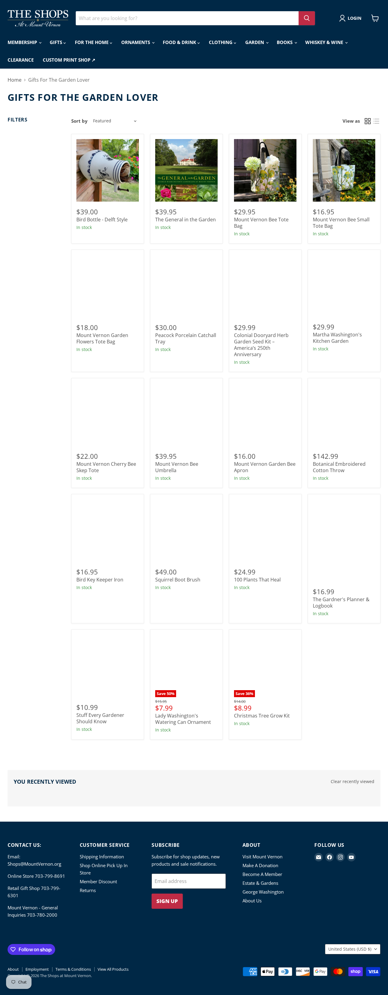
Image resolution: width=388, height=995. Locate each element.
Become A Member (262, 874)
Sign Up (167, 901)
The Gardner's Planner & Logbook (341, 602)
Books (285, 42)
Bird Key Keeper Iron (99, 579)
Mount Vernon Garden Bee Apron (265, 467)
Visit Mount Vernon (262, 857)
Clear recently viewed (352, 781)
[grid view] (367, 121)
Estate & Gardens (260, 883)
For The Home (92, 42)
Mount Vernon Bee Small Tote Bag (341, 222)
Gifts (56, 42)
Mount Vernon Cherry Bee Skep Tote (106, 467)
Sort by (79, 121)
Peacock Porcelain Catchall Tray (185, 338)
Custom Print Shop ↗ (69, 60)
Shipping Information (102, 857)
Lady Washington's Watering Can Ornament (183, 718)
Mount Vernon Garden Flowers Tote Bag (102, 338)
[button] (351, 18)
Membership (23, 42)
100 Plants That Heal (257, 579)
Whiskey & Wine (324, 42)
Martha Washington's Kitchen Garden (337, 337)
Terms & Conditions (73, 969)
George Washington (263, 892)
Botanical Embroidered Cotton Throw (339, 467)
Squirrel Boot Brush (177, 579)
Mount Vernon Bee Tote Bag (261, 222)
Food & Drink (180, 42)
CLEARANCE (21, 60)
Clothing (221, 42)
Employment (37, 969)
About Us (252, 901)
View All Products (113, 969)
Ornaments (136, 42)
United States (349, 949)
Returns (88, 890)
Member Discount (98, 881)
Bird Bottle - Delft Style (102, 219)
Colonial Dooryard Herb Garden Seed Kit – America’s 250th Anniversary (261, 345)
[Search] (307, 18)
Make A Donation (260, 865)
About (13, 969)
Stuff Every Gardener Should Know (100, 718)
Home (15, 80)
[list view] (376, 121)
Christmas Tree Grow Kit (262, 715)
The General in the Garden (185, 219)
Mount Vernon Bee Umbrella (176, 467)
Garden (255, 42)
